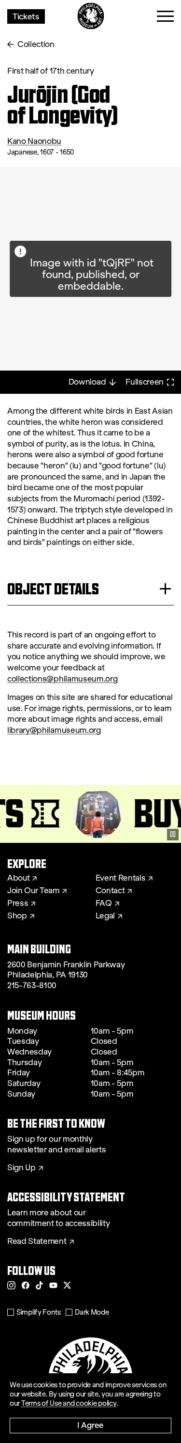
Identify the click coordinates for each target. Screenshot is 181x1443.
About (18, 878)
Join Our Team (33, 891)
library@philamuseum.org (54, 730)
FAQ (104, 903)
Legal (105, 916)
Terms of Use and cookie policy (69, 1403)
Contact (110, 891)
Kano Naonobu (34, 141)
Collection (36, 44)
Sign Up (21, 1168)
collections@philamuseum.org (62, 678)
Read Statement (37, 1241)
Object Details (53, 589)
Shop (17, 916)
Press (17, 903)
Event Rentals (121, 878)
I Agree (90, 1425)
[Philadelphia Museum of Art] (90, 16)
